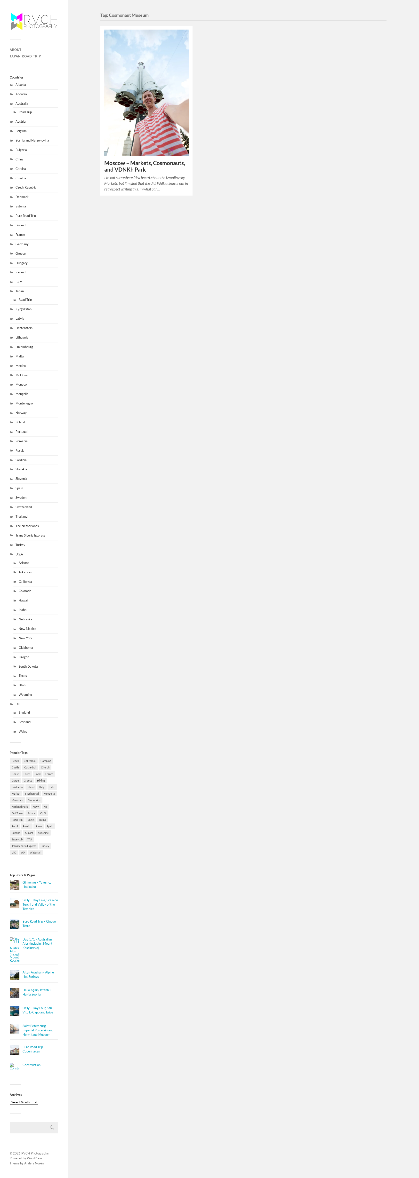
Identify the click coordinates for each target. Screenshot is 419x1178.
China (20, 159)
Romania (22, 441)
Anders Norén (34, 1163)
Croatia (21, 178)
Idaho (22, 610)
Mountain (17, 800)
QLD (43, 813)
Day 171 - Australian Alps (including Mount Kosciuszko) (37, 943)
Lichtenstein (24, 328)
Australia (22, 103)
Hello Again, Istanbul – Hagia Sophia (38, 992)
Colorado (25, 591)
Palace (31, 813)
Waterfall (35, 852)
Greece (21, 253)
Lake (52, 787)
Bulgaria (21, 150)
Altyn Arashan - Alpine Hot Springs (38, 974)
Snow (38, 826)
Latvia (20, 318)
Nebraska (25, 619)
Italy (19, 282)
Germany (22, 244)
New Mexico (27, 629)
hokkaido (17, 787)
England (24, 712)
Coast (15, 773)
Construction (31, 1065)
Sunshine (43, 832)
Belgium (21, 131)
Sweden (21, 497)
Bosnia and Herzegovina (32, 140)
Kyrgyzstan (24, 309)
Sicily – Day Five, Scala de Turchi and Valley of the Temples (40, 904)
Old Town (17, 813)
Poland (20, 422)
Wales (23, 731)
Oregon (24, 657)
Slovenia (21, 479)
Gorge (15, 780)
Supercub (17, 839)
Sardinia (21, 460)
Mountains (34, 800)
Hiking (41, 780)
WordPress (34, 1158)
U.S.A (19, 554)
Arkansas (25, 572)
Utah (22, 685)
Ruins (42, 819)
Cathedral (30, 767)
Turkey (20, 545)
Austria (21, 121)
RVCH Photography (34, 1153)
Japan (20, 291)
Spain (19, 488)
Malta (20, 356)
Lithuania (22, 337)
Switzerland (24, 507)
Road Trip (25, 112)
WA (23, 852)
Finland (20, 225)
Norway (21, 413)
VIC (14, 852)
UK (18, 704)
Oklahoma (26, 647)
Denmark (22, 197)
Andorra (21, 94)
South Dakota (28, 666)
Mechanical (32, 793)
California (25, 582)
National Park (20, 806)
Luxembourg (24, 347)
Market (16, 793)
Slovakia (21, 469)
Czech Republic (26, 187)
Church (45, 767)
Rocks (30, 819)
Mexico (21, 366)
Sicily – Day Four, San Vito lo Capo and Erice (38, 1010)
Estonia (21, 206)
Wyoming (25, 694)
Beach (15, 760)
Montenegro (24, 403)
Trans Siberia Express (30, 535)
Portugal (21, 432)
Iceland (20, 272)
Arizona (24, 563)
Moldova (22, 375)
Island (30, 787)
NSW (36, 806)
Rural (15, 826)
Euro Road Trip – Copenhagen (34, 1049)
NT (45, 806)
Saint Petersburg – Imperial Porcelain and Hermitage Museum (38, 1030)
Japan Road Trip (25, 56)
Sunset (29, 832)
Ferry (27, 773)
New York (25, 638)
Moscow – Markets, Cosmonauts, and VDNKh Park (144, 166)
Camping (45, 760)
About (16, 50)
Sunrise (16, 832)
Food (37, 773)
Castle (15, 767)
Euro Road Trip (26, 216)
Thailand (21, 516)
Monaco (21, 384)
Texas (23, 676)
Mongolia (22, 394)
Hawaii (23, 600)
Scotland (25, 722)
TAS (29, 839)
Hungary (22, 263)
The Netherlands (27, 526)
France (20, 235)
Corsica (21, 169)
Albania (21, 85)
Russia (20, 450)
